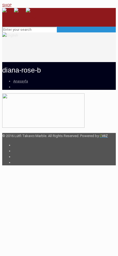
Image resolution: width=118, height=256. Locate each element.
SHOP (7, 5)
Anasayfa (20, 81)
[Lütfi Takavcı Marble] (20, 17)
